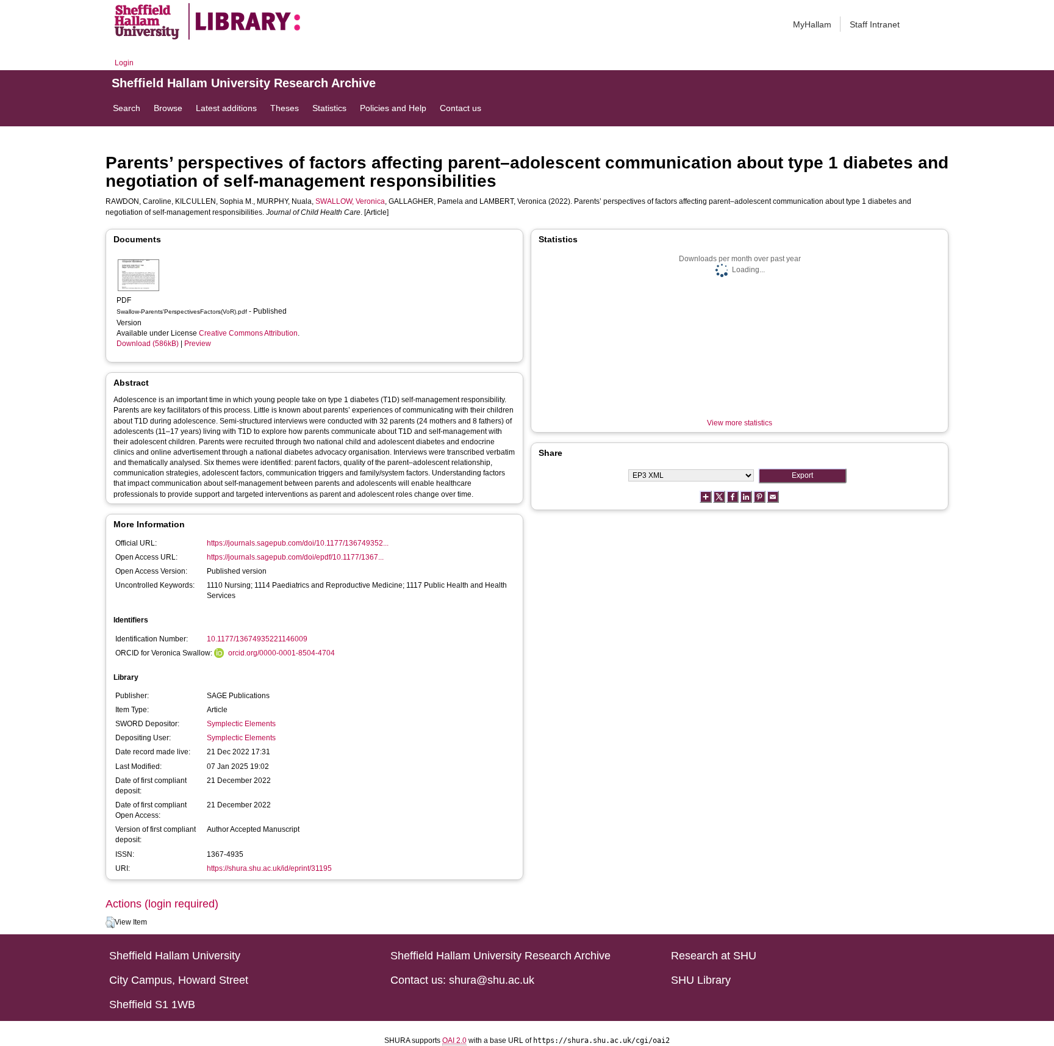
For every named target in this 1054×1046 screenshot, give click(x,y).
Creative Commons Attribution (248, 333)
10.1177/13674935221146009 (257, 639)
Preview (197, 343)
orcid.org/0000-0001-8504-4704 (281, 653)
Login (124, 63)
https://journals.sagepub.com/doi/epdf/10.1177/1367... (295, 557)
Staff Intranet (875, 24)
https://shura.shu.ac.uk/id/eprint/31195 (269, 868)
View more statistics (739, 423)
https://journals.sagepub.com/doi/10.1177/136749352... (298, 543)
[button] (110, 923)
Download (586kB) (148, 343)
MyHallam (812, 24)
